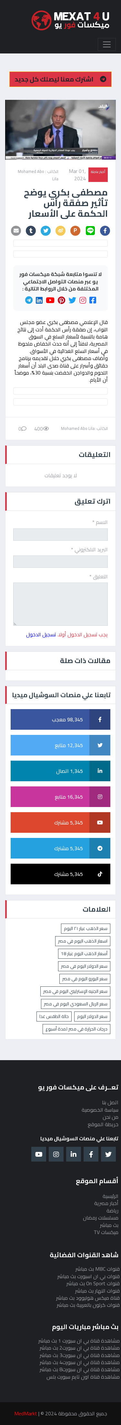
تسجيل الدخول (41, 634)
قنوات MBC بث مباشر (98, 1269)
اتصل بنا (110, 1102)
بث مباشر (109, 1225)
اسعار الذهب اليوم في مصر (82, 941)
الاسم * (100, 522)
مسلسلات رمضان (100, 1217)
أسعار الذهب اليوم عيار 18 (84, 953)
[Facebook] (92, 300)
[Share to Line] (90, 230)
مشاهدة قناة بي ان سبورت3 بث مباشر (80, 1355)
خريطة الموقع (103, 1124)
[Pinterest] (61, 300)
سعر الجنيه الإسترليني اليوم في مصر (75, 991)
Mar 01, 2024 (77, 174)
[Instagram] (82, 300)
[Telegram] (29, 300)
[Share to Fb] (105, 230)
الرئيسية (110, 1196)
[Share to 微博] (60, 230)
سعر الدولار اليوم (92, 1016)
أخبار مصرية (106, 1203)
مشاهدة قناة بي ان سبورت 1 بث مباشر (79, 1340)
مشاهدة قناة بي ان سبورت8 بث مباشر (80, 1369)
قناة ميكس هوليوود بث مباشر (88, 1298)
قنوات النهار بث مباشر (97, 1291)
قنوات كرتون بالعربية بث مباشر (88, 1305)
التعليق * (98, 576)
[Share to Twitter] (45, 230)
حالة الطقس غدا (54, 1016)
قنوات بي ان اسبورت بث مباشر (88, 1276)
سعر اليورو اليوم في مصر (84, 978)
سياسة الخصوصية (100, 1110)
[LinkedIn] (39, 300)
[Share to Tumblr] (31, 230)
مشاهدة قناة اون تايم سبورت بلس (83, 1377)
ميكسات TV (106, 1232)
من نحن (110, 1117)
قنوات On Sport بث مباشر (93, 1283)
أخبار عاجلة (98, 171)
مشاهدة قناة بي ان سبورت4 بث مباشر (80, 1362)
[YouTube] (50, 300)
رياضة (112, 1210)
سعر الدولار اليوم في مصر (84, 966)
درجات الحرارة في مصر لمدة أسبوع (76, 1029)
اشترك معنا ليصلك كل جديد (55, 79)
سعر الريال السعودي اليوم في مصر (75, 1004)
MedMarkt (25, 1413)
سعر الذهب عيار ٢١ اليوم (85, 928)
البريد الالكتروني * (89, 549)
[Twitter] (72, 300)
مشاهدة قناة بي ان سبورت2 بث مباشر (80, 1348)
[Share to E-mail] (16, 230)
